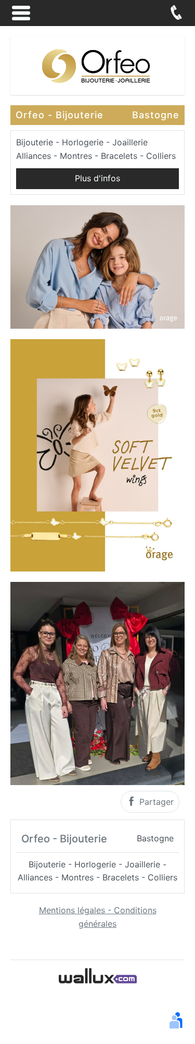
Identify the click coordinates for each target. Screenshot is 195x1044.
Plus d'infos (97, 178)
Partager (155, 802)
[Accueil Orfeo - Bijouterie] (97, 64)
